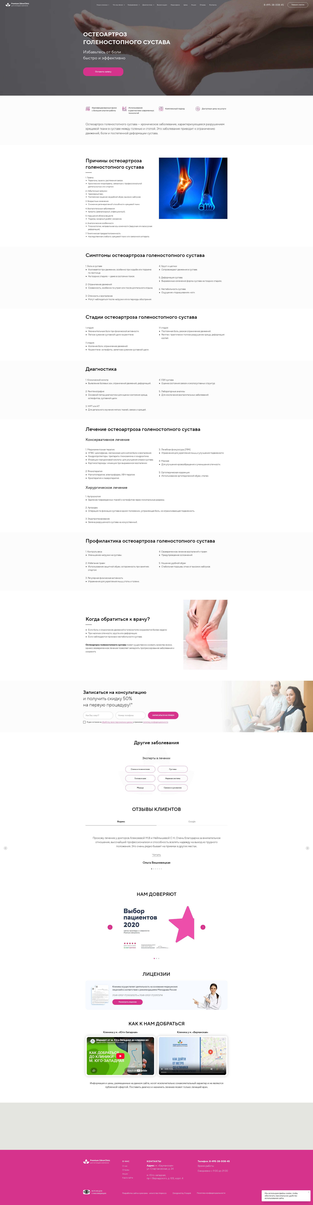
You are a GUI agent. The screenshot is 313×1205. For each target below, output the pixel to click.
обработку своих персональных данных (117, 722)
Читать (156, 854)
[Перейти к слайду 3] (158, 958)
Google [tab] (192, 821)
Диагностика (147, 5)
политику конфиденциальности (155, 722)
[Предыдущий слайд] (5, 848)
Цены (186, 5)
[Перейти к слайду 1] (154, 958)
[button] (298, 4)
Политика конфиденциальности (211, 1193)
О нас (124, 1166)
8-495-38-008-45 (274, 4)
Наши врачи (175, 5)
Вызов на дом (162, 5)
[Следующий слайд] (307, 848)
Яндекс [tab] (121, 821)
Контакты (213, 5)
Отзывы (203, 5)
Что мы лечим (118, 5)
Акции (193, 5)
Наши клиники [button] (102, 5)
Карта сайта (127, 1178)
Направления (133, 5)
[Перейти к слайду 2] (156, 958)
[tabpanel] (156, 855)
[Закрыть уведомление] (308, 1192)
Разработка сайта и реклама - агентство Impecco (144, 1193)
